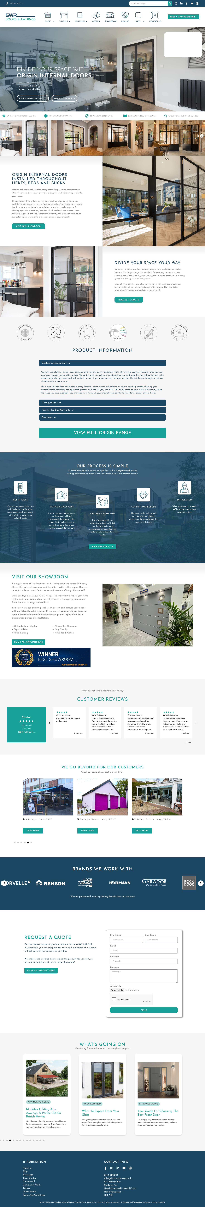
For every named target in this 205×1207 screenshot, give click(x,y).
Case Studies (29, 1178)
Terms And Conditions (34, 1195)
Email (113, 946)
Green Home (29, 1192)
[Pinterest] (130, 1168)
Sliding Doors (90, 819)
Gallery (26, 1188)
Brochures (28, 1175)
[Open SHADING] (69, 21)
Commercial (29, 1181)
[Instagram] (111, 1168)
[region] (122, 723)
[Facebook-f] (105, 1168)
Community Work (31, 1185)
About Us (27, 1168)
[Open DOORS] (54, 21)
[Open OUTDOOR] (86, 21)
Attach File (115, 986)
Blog (25, 1171)
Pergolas (140, 819)
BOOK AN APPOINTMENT (28, 642)
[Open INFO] (144, 21)
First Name (115, 935)
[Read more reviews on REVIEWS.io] (26, 732)
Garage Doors (36, 819)
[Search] (170, 3)
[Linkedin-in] (117, 1168)
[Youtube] (124, 1168)
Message (114, 967)
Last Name (150, 935)
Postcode (114, 957)
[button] (3, 137)
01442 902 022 (84, 944)
